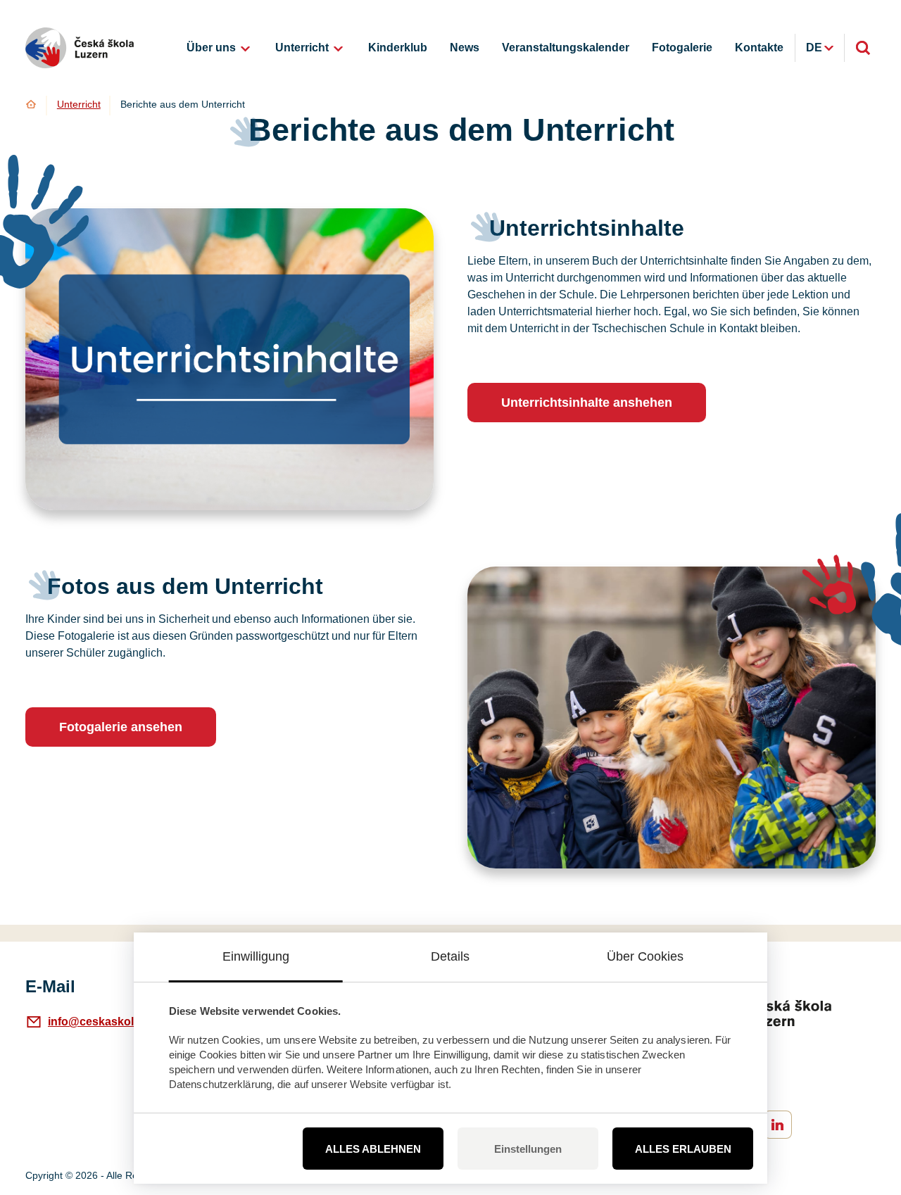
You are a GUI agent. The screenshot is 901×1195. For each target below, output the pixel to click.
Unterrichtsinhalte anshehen (586, 403)
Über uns (211, 47)
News (464, 47)
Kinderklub (397, 47)
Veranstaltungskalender (565, 47)
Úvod (31, 104)
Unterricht (302, 47)
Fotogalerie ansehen (120, 727)
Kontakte (759, 47)
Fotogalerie (682, 47)
